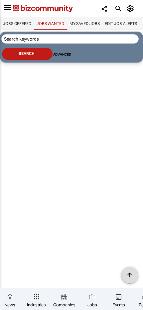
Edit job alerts (121, 23)
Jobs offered (17, 23)
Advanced (62, 54)
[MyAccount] (131, 9)
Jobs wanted (50, 23)
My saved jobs (85, 23)
